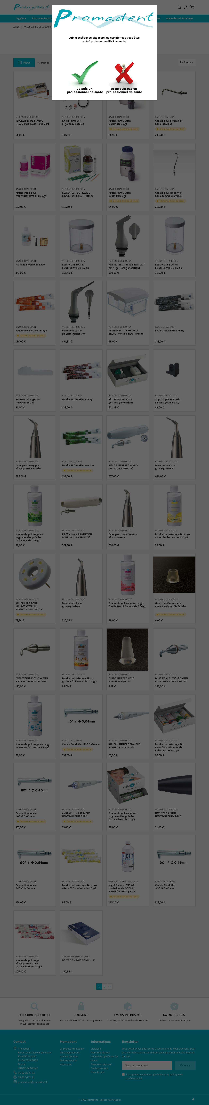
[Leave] (124, 78)
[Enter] (84, 78)
